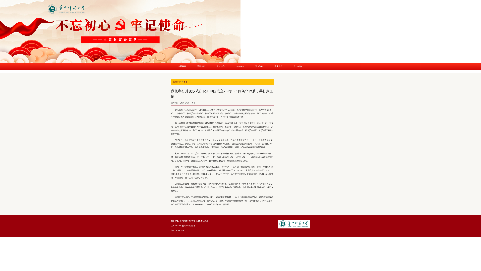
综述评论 (240, 66)
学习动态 (221, 66)
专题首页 (182, 66)
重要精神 (201, 66)
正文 (186, 82)
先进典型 (278, 66)
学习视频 (298, 66)
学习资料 (259, 66)
